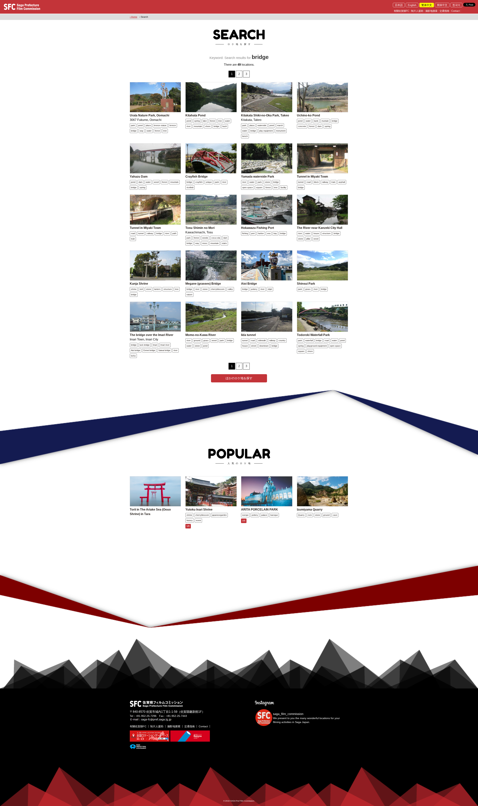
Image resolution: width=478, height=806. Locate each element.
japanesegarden (219, 515)
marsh (280, 125)
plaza (148, 125)
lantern (157, 289)
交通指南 (444, 11)
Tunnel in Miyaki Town (312, 176)
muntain (325, 121)
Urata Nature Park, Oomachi (149, 115)
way (141, 131)
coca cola (215, 238)
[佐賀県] (138, 747)
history (190, 520)
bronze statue (160, 125)
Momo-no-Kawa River (200, 335)
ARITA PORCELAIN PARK (259, 509)
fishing (245, 233)
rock (310, 515)
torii (141, 289)
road (309, 182)
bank (316, 121)
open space (247, 187)
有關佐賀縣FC (401, 11)
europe (245, 515)
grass (308, 289)
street (253, 346)
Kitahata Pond (195, 115)
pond (140, 125)
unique (209, 182)
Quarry (301, 515)
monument (280, 131)
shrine (133, 289)
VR (188, 526)
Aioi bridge (135, 350)
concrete (302, 126)
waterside (261, 125)
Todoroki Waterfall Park (313, 335)
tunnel (300, 182)
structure (326, 233)
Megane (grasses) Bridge (203, 283)
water (149, 131)
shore (207, 126)
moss (204, 243)
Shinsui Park (306, 283)
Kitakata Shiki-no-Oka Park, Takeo (265, 115)
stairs (224, 243)
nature (189, 294)
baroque (274, 515)
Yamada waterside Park (257, 176)
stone (267, 182)
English (412, 5)
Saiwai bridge (164, 350)
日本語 (399, 5)
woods (205, 238)
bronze (173, 125)
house (316, 233)
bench (245, 136)
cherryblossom (217, 289)
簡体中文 (442, 5)
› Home (133, 17)
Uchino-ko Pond (308, 115)
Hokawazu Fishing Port (257, 227)
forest (157, 131)
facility (283, 187)
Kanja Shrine (139, 283)
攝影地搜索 (431, 11)
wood (156, 182)
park (133, 125)
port (253, 233)
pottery (254, 289)
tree (165, 131)
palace (264, 515)
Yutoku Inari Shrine (198, 509)
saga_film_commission (288, 714)
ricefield (190, 187)
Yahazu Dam (139, 176)
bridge (133, 131)
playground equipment (317, 346)
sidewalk (262, 340)
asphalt (342, 182)
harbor (261, 233)
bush (224, 126)
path (174, 233)
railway (325, 182)
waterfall (309, 340)
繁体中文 (426, 5)
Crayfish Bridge (196, 176)
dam (320, 126)
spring (197, 121)
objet (270, 289)
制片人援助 (417, 11)
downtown (264, 346)
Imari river (165, 345)
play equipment (266, 131)
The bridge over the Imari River (151, 335)
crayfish (199, 182)
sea (268, 233)
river (189, 126)
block (316, 182)
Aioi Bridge (249, 283)
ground (197, 340)
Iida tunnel (248, 335)
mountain (198, 126)
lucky (133, 356)
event (198, 520)
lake (205, 121)
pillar (308, 239)
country (282, 340)
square (259, 187)
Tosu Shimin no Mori (200, 227)
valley (230, 289)
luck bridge (145, 345)
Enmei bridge (149, 350)
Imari (155, 345)
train (333, 182)
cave (335, 515)
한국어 (456, 5)
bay (275, 233)
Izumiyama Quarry (309, 509)
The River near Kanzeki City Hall (319, 227)
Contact (455, 11)
